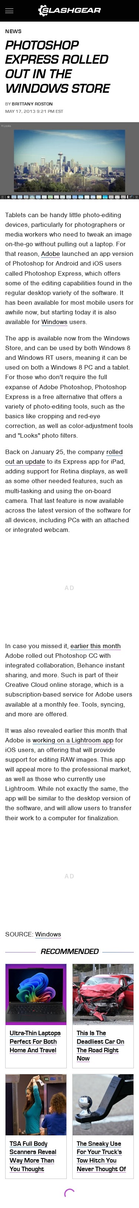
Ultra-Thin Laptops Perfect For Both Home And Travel (35, 1041)
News (13, 31)
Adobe (50, 254)
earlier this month (95, 646)
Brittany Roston (32, 104)
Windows (54, 322)
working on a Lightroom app (73, 740)
